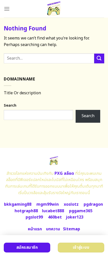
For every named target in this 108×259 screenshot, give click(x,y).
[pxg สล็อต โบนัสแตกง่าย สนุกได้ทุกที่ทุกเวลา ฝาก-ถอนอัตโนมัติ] (54, 9)
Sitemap (71, 229)
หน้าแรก (35, 229)
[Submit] (99, 58)
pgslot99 (34, 217)
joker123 (74, 217)
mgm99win (47, 204)
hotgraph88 (26, 211)
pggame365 (80, 211)
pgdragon (93, 204)
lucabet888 (53, 211)
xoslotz (71, 204)
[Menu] (7, 9)
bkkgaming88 (17, 204)
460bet (55, 217)
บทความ (53, 229)
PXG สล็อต (64, 173)
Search (10, 105)
